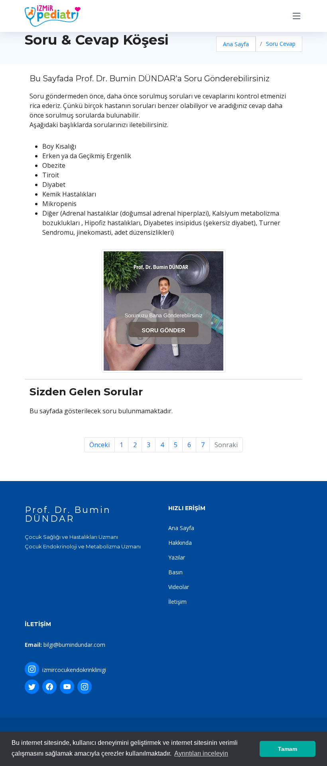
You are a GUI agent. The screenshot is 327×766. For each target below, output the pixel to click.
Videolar (178, 587)
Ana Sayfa (236, 44)
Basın (175, 572)
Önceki (99, 444)
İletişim (177, 601)
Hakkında (180, 542)
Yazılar (176, 557)
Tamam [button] (287, 749)
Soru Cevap (280, 43)
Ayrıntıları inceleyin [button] (201, 753)
